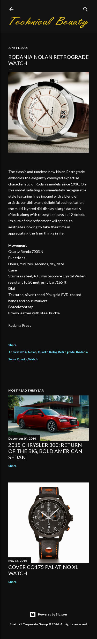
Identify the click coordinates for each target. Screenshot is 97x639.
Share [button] (12, 345)
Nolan (32, 352)
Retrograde (66, 352)
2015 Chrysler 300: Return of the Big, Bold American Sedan (45, 451)
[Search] (86, 8)
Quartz (43, 352)
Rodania (82, 352)
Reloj (53, 352)
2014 (23, 352)
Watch (33, 359)
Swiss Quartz (17, 359)
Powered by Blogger (52, 614)
